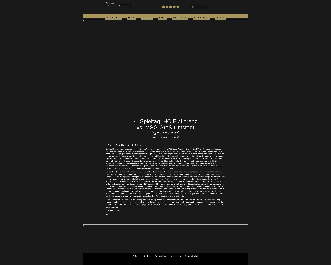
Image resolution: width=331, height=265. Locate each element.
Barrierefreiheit (191, 256)
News (155, 137)
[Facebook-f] (163, 7)
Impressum (176, 256)
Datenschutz (160, 256)
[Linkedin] (177, 7)
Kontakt (147, 256)
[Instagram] (170, 7)
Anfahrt (136, 256)
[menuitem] (113, 18)
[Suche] (212, 7)
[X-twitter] (174, 7)
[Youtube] (167, 7)
